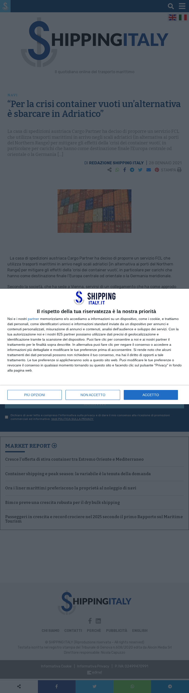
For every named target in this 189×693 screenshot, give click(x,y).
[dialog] (94, 346)
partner (33, 318)
